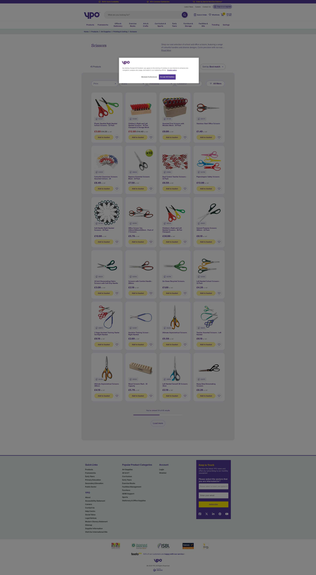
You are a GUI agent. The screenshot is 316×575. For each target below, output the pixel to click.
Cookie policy (172, 70)
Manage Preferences (149, 77)
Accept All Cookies (167, 77)
